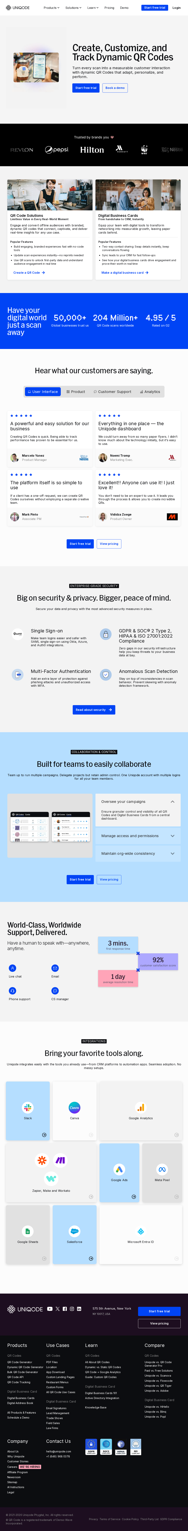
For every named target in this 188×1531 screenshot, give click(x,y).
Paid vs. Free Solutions (159, 1370)
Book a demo (115, 88)
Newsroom (14, 1477)
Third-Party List (149, 1519)
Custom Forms (55, 1387)
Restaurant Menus (57, 1382)
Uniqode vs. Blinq (155, 1411)
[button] (138, 802)
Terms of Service (110, 1519)
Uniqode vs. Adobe (157, 1390)
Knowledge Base (95, 1407)
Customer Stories (18, 1461)
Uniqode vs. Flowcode (159, 1380)
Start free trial (86, 88)
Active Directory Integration (102, 1398)
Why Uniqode (15, 1456)
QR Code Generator (19, 1362)
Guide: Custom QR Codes (101, 1377)
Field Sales (53, 1423)
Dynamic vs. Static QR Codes (103, 1367)
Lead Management (57, 1413)
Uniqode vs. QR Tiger (158, 1385)
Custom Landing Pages (60, 1377)
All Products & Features (21, 1412)
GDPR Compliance (171, 1519)
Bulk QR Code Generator (22, 1372)
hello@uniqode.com (58, 1451)
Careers (12, 1466)
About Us (13, 1451)
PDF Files (52, 1362)
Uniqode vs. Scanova (158, 1375)
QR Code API (15, 1377)
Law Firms (52, 1428)
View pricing (109, 544)
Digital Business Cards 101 (101, 1393)
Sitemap (12, 1482)
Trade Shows (54, 1418)
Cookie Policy (130, 1519)
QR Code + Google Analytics (103, 1372)
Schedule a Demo (18, 1417)
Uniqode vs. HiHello (157, 1406)
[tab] (43, 391)
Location (51, 1367)
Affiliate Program (17, 1472)
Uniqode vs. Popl (155, 1416)
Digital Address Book (20, 1403)
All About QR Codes (97, 1362)
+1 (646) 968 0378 (58, 1456)
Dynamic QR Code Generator (25, 1367)
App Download (55, 1372)
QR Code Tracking (18, 1382)
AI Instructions (15, 1487)
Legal (10, 1492)
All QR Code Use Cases (60, 1392)
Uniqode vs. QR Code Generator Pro (158, 1364)
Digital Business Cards (21, 1398)
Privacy (93, 1519)
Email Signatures (56, 1408)
